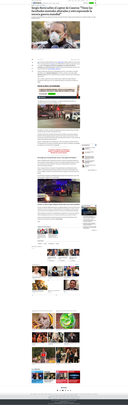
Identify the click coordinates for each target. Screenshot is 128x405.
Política (50, 3)
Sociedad (57, 3)
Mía (69, 395)
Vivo (91, 394)
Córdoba (61, 394)
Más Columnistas (91, 170)
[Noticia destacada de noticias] (37, 372)
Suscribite (51, 93)
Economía (42, 394)
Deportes (56, 394)
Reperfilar (65, 394)
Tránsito (78, 398)
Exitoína (79, 0)
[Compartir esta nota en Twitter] (32, 62)
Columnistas (86, 145)
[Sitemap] (70, 390)
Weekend (57, 395)
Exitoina (86, 394)
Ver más (93, 230)
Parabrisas (64, 395)
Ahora (31, 394)
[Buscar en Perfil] (95, 0)
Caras (76, 0)
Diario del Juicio (95, 394)
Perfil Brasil (82, 0)
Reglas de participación (72, 398)
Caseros (45, 243)
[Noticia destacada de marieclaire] (49, 372)
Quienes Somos (55, 398)
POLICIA (33, 5)
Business (69, 0)
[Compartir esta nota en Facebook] (32, 59)
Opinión (54, 3)
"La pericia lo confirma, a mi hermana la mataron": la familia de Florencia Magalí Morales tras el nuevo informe (59, 151)
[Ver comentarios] (95, 5)
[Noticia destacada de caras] (62, 372)
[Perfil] (37, 369)
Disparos (57, 243)
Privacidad (64, 398)
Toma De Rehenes (51, 243)
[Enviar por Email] (32, 68)
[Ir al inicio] (37, 3)
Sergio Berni (40, 243)
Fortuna (60, 395)
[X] (60, 390)
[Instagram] (65, 390)
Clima (53, 394)
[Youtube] (62, 390)
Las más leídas (86, 205)
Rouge (67, 395)
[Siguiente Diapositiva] (79, 256)
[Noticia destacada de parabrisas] (74, 372)
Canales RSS (50, 398)
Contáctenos (60, 398)
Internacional (49, 394)
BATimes (72, 395)
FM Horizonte (76, 395)
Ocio (59, 394)
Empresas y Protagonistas (75, 394)
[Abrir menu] (32, 3)
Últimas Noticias (45, 3)
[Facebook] (57, 390)
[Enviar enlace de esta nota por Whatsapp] (32, 65)
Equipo (67, 398)
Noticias (73, 0)
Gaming (89, 394)
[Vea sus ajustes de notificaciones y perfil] (95, 3)
